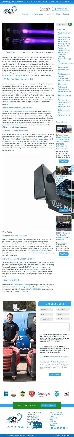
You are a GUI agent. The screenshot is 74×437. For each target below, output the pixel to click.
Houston (26, 1)
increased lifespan (32, 269)
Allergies (64, 46)
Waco (11, 3)
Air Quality (65, 44)
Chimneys (65, 50)
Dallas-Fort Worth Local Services (63, 55)
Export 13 (64, 68)
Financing (38, 1)
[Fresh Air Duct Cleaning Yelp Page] (66, 394)
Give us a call (23, 289)
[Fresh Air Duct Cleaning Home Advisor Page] (13, 394)
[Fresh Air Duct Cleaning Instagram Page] (12, 427)
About (49, 14)
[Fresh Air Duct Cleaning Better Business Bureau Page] (6, 394)
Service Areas (37, 14)
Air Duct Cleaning (56, 413)
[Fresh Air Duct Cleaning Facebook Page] (8, 427)
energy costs (6, 141)
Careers (52, 425)
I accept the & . (55, 356)
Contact (66, 14)
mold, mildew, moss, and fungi (23, 111)
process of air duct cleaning (11, 125)
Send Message (54, 374)
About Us (53, 421)
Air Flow (64, 42)
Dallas (10, 1)
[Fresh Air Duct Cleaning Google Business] (44, 394)
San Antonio (5, 3)
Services (25, 14)
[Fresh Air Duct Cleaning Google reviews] (45, 9)
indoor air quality (21, 137)
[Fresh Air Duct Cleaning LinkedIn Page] (15, 427)
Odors (63, 100)
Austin (30, 1)
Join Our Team (54, 1)
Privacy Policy (65, 356)
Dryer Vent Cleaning (56, 414)
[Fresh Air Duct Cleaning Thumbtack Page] (57, 394)
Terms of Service (54, 356)
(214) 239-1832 (66, 1)
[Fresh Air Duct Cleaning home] (10, 11)
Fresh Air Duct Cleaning (22, 285)
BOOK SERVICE (61, 9)
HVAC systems (41, 134)
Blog (58, 14)
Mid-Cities (20, 1)
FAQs (45, 1)
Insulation (64, 89)
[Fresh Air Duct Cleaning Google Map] (19, 427)
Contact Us (53, 418)
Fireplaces (65, 74)
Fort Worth (15, 1)
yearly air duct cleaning (38, 251)
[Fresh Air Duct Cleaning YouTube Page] (22, 427)
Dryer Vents (65, 59)
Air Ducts (11, 52)
